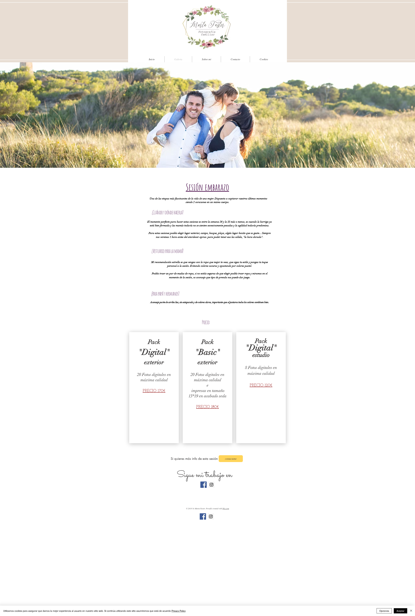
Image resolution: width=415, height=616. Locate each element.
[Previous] (18, 115)
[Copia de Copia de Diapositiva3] (207, 159)
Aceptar (400, 610)
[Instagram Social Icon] (211, 485)
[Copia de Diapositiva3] (204, 159)
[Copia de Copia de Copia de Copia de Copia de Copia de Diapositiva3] (216, 159)
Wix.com (225, 508)
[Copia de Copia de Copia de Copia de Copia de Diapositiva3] (213, 159)
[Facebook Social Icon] (203, 485)
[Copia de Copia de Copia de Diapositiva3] (210, 159)
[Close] (411, 610)
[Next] (397, 115)
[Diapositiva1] (198, 159)
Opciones (384, 610)
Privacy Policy (179, 610)
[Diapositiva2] (201, 159)
